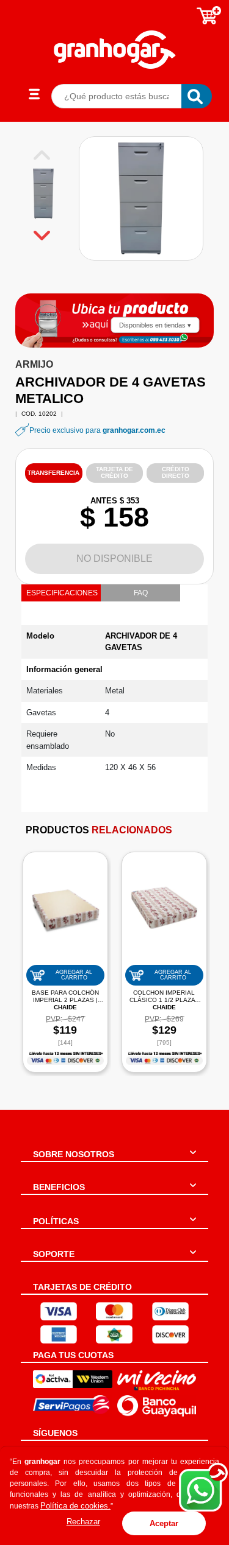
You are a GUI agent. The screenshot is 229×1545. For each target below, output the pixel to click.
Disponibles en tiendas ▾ (155, 324)
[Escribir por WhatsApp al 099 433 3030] (168, 339)
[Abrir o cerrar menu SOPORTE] (193, 1259)
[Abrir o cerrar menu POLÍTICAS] (193, 1226)
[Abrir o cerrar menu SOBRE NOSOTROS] (193, 1159)
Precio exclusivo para (97, 430)
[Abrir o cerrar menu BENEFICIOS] (193, 1192)
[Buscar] (196, 96)
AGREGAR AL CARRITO (74, 975)
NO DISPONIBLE (114, 558)
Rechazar (83, 1521)
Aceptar (164, 1523)
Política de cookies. (75, 1505)
